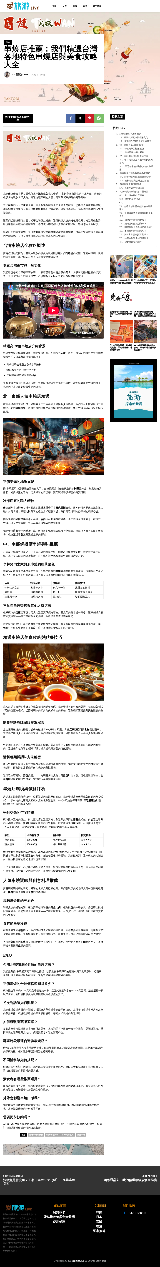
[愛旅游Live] (8, 75)
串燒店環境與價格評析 (131, 184)
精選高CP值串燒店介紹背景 (137, 141)
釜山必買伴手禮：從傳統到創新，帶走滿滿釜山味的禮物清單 (121, 347)
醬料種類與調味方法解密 (137, 180)
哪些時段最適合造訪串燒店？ (139, 227)
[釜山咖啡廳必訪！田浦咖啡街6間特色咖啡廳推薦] (145, 266)
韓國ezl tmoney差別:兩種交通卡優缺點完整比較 (121, 281)
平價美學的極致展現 (134, 148)
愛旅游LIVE (78, 1261)
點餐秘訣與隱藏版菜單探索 (137, 176)
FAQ (121, 202)
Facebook (137, 1213)
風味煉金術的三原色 (134, 195)
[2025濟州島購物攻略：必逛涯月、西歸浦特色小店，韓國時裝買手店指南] (145, 297)
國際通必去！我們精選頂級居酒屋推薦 (130, 1180)
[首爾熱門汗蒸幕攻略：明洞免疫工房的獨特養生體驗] (121, 297)
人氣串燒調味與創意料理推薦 (134, 191)
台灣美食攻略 (68, 1134)
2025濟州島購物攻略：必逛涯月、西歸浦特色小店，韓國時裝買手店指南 (145, 314)
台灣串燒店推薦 (36, 1134)
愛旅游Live (22, 74)
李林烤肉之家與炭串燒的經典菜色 (136, 161)
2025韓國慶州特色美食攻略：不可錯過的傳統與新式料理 (145, 347)
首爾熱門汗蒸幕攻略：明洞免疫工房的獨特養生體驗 (121, 314)
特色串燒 (81, 1134)
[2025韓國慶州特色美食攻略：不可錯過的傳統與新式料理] (145, 331)
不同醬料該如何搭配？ (135, 230)
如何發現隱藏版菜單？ (135, 223)
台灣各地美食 (52, 1134)
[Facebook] (70, 118)
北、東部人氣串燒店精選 (132, 145)
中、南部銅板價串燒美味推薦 (134, 156)
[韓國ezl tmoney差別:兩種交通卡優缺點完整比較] (121, 266)
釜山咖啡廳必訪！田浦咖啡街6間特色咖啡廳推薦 (145, 281)
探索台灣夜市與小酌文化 (136, 137)
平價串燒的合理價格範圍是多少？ (136, 214)
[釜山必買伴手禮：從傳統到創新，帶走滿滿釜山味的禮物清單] (121, 331)
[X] (80, 118)
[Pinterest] (89, 118)
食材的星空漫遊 (132, 198)
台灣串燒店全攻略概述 (130, 133)
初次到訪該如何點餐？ (135, 219)
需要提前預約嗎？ (133, 242)
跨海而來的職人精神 (134, 152)
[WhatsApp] (99, 118)
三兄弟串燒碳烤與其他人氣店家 (136, 168)
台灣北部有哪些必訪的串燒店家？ (135, 208)
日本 (8, 42)
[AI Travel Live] (15, 6)
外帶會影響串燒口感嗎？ (137, 238)
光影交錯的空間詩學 (134, 188)
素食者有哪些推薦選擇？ (136, 234)
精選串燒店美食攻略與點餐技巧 (135, 173)
